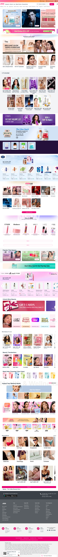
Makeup (47, 505)
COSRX (12, 290)
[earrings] (22, 443)
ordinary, (39, 545)
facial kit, (43, 544)
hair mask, (26, 545)
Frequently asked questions (18, 506)
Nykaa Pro (36, 511)
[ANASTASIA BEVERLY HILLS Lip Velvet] (38, 360)
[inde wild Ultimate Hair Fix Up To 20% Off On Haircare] (7, 340)
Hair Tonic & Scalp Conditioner (47, 175)
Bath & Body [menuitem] (16, 6)
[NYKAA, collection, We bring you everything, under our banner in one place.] (29, 420)
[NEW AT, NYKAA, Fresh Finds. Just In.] (35, 321)
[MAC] (36, 202)
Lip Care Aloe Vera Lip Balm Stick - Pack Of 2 (22, 175)
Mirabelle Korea (39, 290)
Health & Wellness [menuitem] (32, 6)
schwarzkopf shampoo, (18, 549)
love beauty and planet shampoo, (14, 545)
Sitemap (36, 512)
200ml (47, 177)
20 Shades (23, 293)
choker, (11, 548)
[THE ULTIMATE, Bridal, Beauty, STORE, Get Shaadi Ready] (26, 321)
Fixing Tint (21, 291)
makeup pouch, (21, 548)
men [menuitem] (37, 6)
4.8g (5, 177)
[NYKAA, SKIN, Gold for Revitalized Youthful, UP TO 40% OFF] (7, 427)
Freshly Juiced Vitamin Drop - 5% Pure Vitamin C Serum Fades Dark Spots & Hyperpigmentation (31, 291)
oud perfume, (15, 548)
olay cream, (37, 546)
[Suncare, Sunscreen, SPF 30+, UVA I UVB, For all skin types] (53, 375)
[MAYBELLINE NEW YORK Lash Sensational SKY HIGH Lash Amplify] (51, 83)
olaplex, (25, 548)
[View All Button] (29, 245)
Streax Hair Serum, (20, 551)
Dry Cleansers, (24, 554)
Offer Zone (37, 505)
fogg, (41, 546)
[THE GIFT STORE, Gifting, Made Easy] (16, 321)
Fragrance (47, 515)
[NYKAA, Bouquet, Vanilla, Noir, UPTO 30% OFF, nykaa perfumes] (46, 427)
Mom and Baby (48, 512)
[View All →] (29, 241)
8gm (21, 177)
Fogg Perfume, (29, 553)
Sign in (51, 4)
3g (29, 177)
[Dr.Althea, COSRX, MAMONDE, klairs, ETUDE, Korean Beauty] (29, 276)
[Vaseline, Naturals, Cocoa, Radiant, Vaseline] (29, 160)
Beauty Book (26, 505)
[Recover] (48, 396)
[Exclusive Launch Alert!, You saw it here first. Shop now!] (29, 36)
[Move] (10, 396)
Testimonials (4, 512)
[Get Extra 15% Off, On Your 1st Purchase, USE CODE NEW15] (29, 31)
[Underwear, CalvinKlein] (49, 443)
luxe (14, 4)
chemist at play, (15, 546)
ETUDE (20, 290)
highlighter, (10, 544)
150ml (38, 293)
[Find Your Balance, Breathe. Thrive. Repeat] (35, 389)
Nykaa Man (37, 508)
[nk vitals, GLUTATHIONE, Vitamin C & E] (15, 146)
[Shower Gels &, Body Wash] (47, 375)
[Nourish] (22, 396)
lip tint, (43, 546)
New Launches (37, 506)
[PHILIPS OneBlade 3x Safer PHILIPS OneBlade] (27, 360)
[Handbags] (22, 456)
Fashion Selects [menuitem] (47, 6)
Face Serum (30, 554)
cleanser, (10, 546)
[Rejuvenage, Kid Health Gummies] (7, 146)
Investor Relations (5, 518)
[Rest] (35, 396)
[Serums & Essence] (35, 375)
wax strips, (10, 547)
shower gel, (14, 547)
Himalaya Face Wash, (26, 550)
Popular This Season (9, 250)
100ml (13, 293)
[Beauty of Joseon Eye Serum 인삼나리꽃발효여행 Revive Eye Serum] (25, 83)
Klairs (29, 290)
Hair (46, 508)
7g (37, 177)
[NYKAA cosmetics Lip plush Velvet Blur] (7, 83)
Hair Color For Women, (41, 550)
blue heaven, (25, 549)
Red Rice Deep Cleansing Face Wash (39, 291)
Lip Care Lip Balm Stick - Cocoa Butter (14, 175)
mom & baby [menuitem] (25, 6)
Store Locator (15, 508)
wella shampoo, (34, 548)
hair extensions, (32, 546)
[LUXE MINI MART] (16, 190)
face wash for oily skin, (33, 545)
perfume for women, (37, 544)
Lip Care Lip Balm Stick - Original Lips (6, 175)
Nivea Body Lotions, (28, 551)
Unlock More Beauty (9, 299)
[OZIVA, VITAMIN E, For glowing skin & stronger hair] (23, 146)
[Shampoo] (17, 375)
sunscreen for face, (21, 547)
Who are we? (4, 506)
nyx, (13, 549)
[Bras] (9, 443)
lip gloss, (31, 544)
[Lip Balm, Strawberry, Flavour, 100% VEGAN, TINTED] (11, 375)
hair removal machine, (43, 547)
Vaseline (4, 174)
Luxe (47, 518)
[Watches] (9, 456)
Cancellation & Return (16, 509)
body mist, (29, 548)
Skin (46, 506)
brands (11, 4)
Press (3, 510)
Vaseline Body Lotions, (36, 551)
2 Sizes (5, 293)
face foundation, (35, 547)
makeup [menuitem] (2, 6)
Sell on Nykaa (15, 512)
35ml (30, 293)
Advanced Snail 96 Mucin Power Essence (14, 291)
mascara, (19, 546)
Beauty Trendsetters (9, 352)
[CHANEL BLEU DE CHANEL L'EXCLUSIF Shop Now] (31, 18)
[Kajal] (29, 375)
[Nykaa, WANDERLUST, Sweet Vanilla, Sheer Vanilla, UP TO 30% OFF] (36, 427)
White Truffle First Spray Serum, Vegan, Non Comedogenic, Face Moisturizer (6, 291)
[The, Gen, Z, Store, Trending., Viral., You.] (44, 321)
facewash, (10, 549)
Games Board (26, 506)
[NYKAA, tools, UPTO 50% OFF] (17, 427)
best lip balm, (36, 549)
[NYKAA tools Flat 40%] (48, 360)
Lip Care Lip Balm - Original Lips (39, 175)
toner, (43, 545)
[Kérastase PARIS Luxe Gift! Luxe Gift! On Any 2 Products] (20, 101)
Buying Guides (26, 508)
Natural (47, 517)
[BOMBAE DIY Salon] (17, 340)
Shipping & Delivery (16, 511)
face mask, (23, 544)
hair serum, (15, 544)
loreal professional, (25, 546)
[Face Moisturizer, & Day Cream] (41, 375)
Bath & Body (48, 509)
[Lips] (5, 375)
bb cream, (47, 544)
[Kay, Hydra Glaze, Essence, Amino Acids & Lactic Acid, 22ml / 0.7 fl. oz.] (8, 60)
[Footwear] (49, 456)
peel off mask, (31, 549)
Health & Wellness (49, 514)
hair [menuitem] (7, 6)
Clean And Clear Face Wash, (37, 553)
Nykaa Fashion (19, 4)
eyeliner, (22, 545)
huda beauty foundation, (42, 548)
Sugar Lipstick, (43, 551)
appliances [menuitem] (11, 6)
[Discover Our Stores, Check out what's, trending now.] (7, 321)
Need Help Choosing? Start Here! (14, 371)
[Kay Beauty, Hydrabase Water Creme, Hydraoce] (43, 60)
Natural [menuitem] (21, 6)
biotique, (27, 544)
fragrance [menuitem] (41, 6)
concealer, (19, 544)
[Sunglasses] (36, 443)
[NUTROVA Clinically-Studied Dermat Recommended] (48, 340)
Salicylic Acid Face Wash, (21, 553)
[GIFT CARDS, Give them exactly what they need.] (24, 306)
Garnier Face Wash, (33, 550)
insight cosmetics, (28, 547)
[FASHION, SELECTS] (8, 473)
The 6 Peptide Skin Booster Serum (47, 291)
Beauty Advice (25, 4)
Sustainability (4, 515)
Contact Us (15, 505)
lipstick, (6, 544)
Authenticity (4, 509)
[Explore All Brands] (29, 213)
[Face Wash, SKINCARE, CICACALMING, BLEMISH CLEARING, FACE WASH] (23, 375)
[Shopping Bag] (57, 4)
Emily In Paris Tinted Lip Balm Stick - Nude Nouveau (30, 175)
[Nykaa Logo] (2, 3)
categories (7, 4)
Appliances (48, 511)
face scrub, (41, 549)
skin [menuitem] (5, 6)
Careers (3, 507)
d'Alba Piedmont (6, 290)
